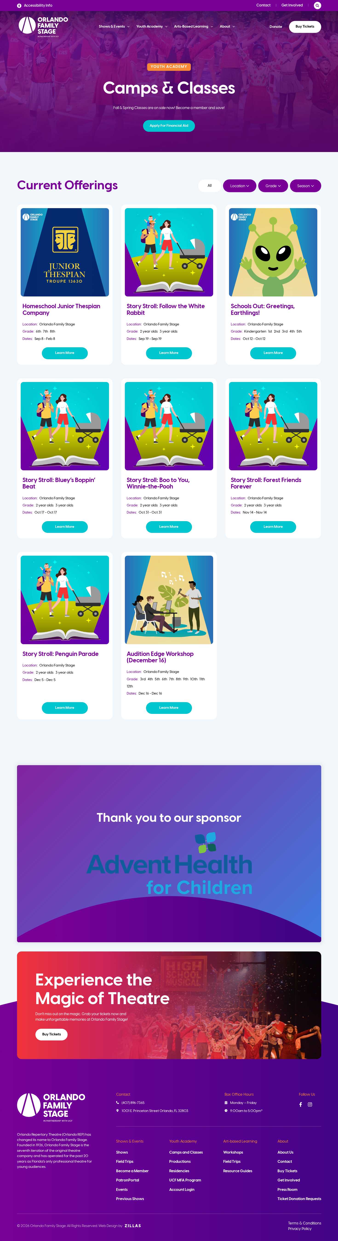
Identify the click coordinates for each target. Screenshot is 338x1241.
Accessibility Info (38, 6)
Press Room (288, 1190)
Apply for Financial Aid (169, 126)
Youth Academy (183, 1141)
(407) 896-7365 (133, 1103)
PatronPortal (127, 1180)
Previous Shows (130, 1199)
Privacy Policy (300, 1229)
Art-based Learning (240, 1141)
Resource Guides (237, 1171)
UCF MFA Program (185, 1180)
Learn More (64, 353)
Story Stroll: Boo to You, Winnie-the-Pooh (158, 483)
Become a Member (132, 1171)
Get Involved (292, 5)
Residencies (179, 1171)
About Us (285, 1153)
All (210, 186)
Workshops (233, 1153)
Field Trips (124, 1162)
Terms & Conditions (304, 1223)
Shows (122, 1153)
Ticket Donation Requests (299, 1199)
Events (122, 1190)
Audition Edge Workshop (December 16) (160, 657)
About (283, 1141)
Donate (276, 27)
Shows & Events (129, 1141)
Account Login (182, 1190)
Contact (263, 5)
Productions (180, 1162)
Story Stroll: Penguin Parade (61, 654)
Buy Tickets (305, 27)
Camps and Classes (186, 1153)
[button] (169, 126)
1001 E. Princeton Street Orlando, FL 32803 (155, 1111)
